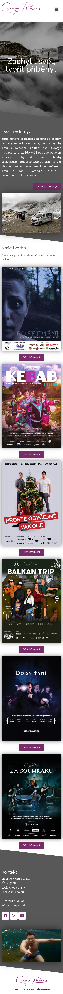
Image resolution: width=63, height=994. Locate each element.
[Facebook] (5, 916)
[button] (56, 9)
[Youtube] (22, 916)
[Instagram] (14, 916)
